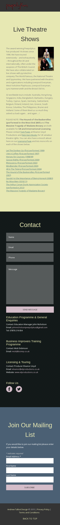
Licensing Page (25, 141)
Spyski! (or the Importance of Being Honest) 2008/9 (29, 178)
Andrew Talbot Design (17, 509)
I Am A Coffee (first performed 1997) (22, 153)
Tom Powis (25, 132)
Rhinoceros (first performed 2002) (21, 162)
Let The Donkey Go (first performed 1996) (25, 150)
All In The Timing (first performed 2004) (24, 169)
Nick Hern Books (29, 135)
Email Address (13, 456)
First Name (11, 465)
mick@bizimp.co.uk (21, 351)
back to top (30, 518)
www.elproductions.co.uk (26, 372)
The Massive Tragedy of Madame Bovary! (25, 190)
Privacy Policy (43, 509)
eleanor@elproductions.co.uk (26, 369)
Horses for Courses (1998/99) (19, 156)
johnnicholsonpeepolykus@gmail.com (29, 327)
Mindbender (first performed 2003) (22, 166)
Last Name (11, 475)
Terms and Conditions (29, 512)
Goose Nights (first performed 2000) (22, 159)
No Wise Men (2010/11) (16, 181)
